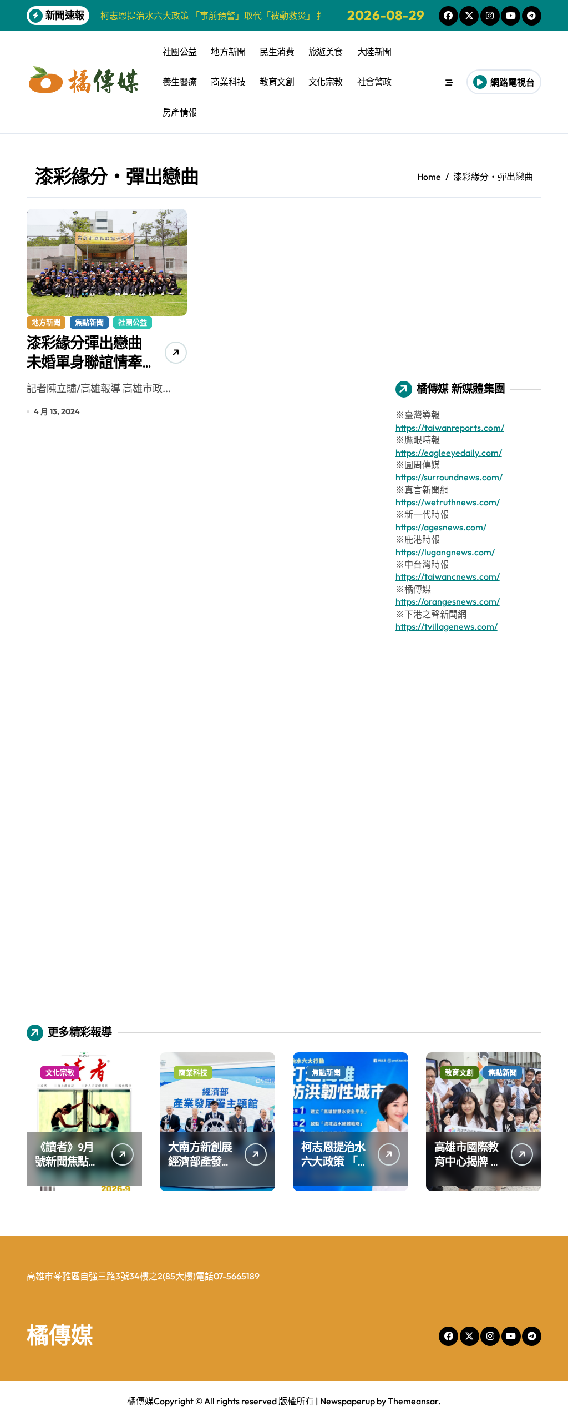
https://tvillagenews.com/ (446, 626)
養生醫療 (180, 81)
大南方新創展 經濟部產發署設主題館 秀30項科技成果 (201, 1168)
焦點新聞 (89, 322)
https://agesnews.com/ (440, 527)
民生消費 (277, 51)
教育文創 (277, 81)
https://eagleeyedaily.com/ (448, 452)
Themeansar (413, 1401)
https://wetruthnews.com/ (447, 502)
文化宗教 (325, 81)
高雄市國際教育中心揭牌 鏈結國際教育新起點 (467, 1168)
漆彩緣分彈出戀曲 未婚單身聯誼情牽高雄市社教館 (84, 362)
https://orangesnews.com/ (447, 601)
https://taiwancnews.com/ (447, 576)
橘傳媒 (60, 1335)
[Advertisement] (470, 278)
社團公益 (180, 51)
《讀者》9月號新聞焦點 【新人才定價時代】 (67, 1168)
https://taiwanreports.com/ (449, 427)
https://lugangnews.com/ (445, 552)
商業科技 (228, 81)
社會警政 (374, 81)
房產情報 (180, 112)
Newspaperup (347, 1401)
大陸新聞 (374, 51)
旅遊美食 (325, 51)
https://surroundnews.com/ (449, 477)
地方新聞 (228, 51)
